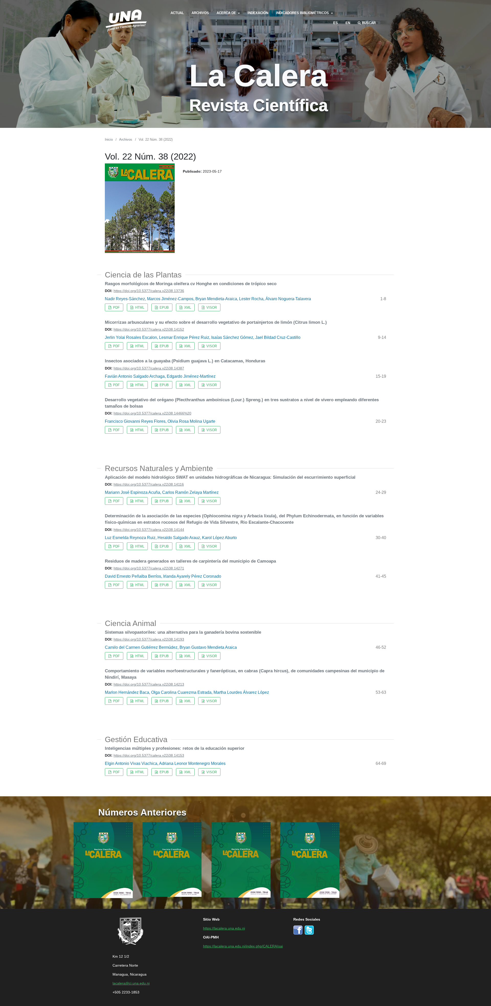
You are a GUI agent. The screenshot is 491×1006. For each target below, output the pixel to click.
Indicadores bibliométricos (303, 12)
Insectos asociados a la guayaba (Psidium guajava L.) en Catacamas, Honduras (185, 360)
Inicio (109, 139)
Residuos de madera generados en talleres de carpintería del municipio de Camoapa (190, 561)
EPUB (164, 307)
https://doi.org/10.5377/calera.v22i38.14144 (149, 529)
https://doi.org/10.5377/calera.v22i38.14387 (149, 368)
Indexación (258, 12)
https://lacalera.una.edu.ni (224, 928)
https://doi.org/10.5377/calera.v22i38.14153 (149, 755)
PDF (116, 307)
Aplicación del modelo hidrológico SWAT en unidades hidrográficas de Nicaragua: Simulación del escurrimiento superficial (230, 477)
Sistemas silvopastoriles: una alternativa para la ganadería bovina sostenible (183, 632)
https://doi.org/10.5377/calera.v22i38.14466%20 (152, 413)
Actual (177, 12)
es (335, 22)
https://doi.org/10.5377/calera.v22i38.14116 (149, 484)
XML (187, 307)
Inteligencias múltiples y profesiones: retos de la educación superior (174, 748)
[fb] (298, 929)
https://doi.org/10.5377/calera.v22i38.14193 (149, 639)
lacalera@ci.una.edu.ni (131, 983)
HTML (139, 307)
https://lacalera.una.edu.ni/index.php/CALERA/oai (243, 945)
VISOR (211, 307)
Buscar (368, 22)
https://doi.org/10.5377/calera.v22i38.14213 (149, 684)
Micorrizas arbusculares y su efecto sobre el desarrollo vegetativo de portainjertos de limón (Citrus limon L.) (216, 322)
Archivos (200, 12)
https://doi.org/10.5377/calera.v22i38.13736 (149, 290)
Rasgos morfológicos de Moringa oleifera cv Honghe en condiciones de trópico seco (190, 283)
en (347, 22)
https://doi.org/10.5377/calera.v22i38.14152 (149, 329)
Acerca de (227, 12)
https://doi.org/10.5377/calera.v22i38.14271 (149, 568)
